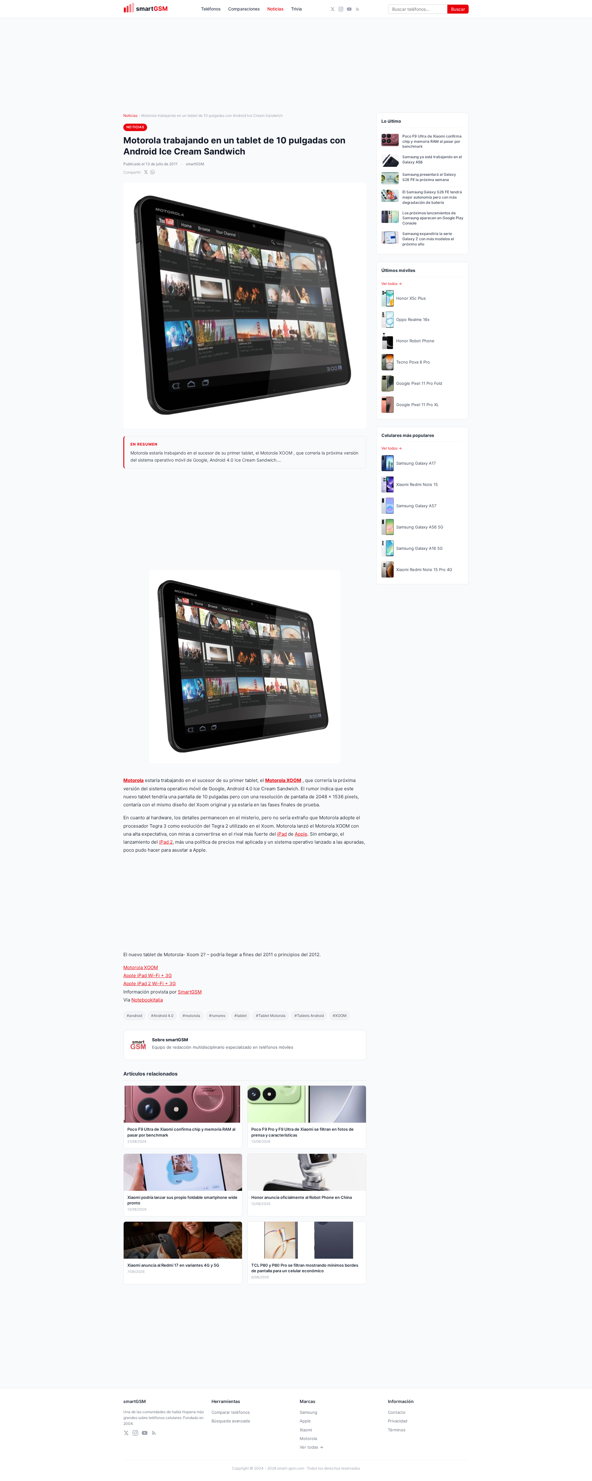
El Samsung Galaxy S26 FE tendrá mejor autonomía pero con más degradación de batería (432, 197)
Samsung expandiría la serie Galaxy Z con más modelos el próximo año (428, 238)
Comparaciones (244, 8)
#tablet (240, 1015)
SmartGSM (190, 992)
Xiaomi (306, 1429)
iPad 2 (166, 842)
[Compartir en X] (146, 172)
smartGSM (195, 164)
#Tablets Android (309, 1015)
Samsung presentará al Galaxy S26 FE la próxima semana (429, 177)
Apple (301, 834)
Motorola (133, 780)
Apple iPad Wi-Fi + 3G (147, 975)
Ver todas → (311, 1447)
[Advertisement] (244, 519)
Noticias (275, 8)
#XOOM (340, 1015)
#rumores (217, 1015)
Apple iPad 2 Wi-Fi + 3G (149, 983)
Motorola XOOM (283, 780)
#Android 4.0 (162, 1015)
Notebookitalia (147, 1000)
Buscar (458, 9)
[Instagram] (341, 9)
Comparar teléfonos (231, 1412)
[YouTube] (349, 9)
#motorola (191, 1015)
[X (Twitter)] (332, 9)
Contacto (396, 1412)
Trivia (296, 8)
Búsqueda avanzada (231, 1420)
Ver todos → (391, 283)
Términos (396, 1429)
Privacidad (397, 1420)
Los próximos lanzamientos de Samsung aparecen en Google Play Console (432, 218)
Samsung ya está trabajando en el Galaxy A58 (432, 159)
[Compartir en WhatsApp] (152, 172)
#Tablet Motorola (271, 1015)
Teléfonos (211, 8)
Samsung (308, 1412)
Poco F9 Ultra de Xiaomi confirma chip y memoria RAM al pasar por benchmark (432, 141)
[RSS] (357, 9)
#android (134, 1015)
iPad (282, 834)
